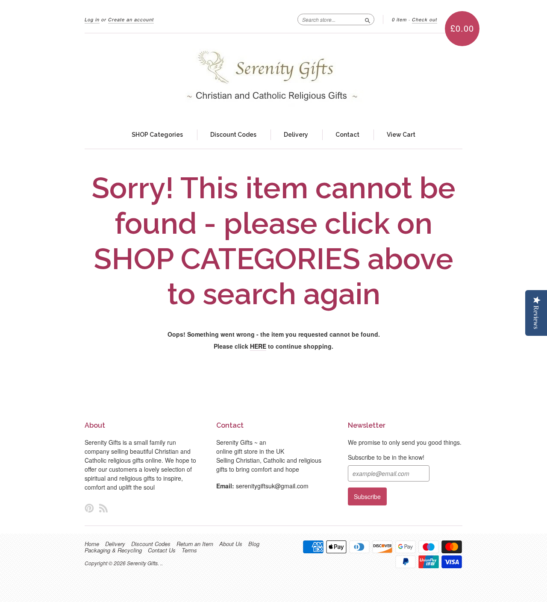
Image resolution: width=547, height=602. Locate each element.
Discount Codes (233, 134)
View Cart (401, 134)
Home (92, 544)
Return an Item (194, 544)
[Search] (367, 19)
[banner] (273, 77)
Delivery (296, 134)
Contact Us (162, 550)
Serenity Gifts (142, 563)
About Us (230, 544)
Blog (253, 544)
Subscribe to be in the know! (386, 457)
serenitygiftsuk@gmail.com (272, 486)
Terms (189, 550)
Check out (424, 19)
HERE (258, 346)
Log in (92, 19)
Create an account (131, 19)
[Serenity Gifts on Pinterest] (89, 508)
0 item (399, 19)
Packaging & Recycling (113, 550)
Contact (347, 134)
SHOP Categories (157, 134)
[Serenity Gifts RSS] (103, 508)
